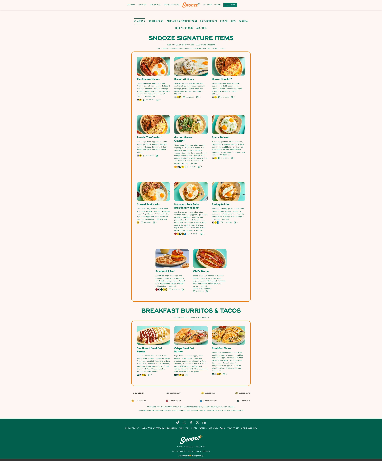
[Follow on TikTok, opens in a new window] (178, 423)
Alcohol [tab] (201, 27)
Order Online (230, 5)
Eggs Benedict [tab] (208, 21)
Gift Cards (207, 5)
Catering (217, 5)
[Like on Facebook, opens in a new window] (191, 423)
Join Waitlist (155, 5)
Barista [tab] (243, 21)
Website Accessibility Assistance (191, 447)
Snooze (191, 439)
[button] (153, 81)
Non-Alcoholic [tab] (184, 27)
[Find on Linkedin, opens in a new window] (204, 423)
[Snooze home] (191, 4)
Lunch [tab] (224, 21)
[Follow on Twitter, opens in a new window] (197, 423)
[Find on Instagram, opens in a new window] (184, 423)
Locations (142, 5)
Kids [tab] (233, 21)
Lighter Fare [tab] (155, 21)
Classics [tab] (139, 21)
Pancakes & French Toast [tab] (181, 21)
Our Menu (131, 5)
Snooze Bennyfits (171, 5)
